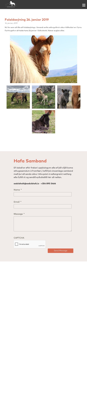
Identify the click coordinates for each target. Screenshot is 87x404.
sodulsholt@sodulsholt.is (26, 184)
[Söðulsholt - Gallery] (43, 60)
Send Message (60, 251)
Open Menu (83, 5)
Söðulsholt (11, 4)
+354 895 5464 (48, 184)
